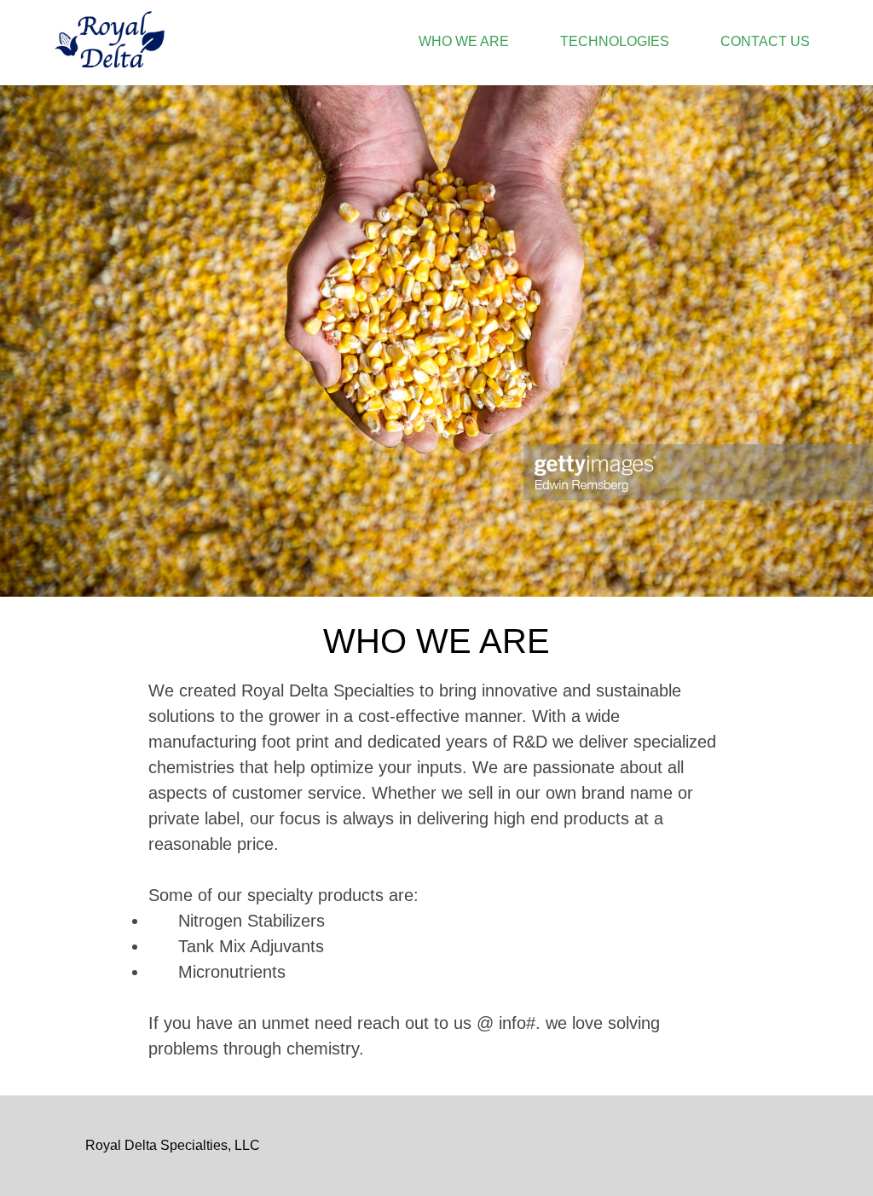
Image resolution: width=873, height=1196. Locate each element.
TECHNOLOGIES (614, 41)
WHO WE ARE (464, 41)
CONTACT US (765, 41)
